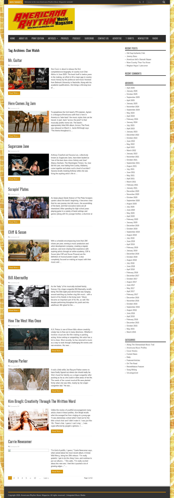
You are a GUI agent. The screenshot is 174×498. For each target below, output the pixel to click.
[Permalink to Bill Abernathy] (28, 306)
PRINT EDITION (38, 38)
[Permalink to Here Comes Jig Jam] (28, 132)
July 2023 (130, 125)
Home (12, 38)
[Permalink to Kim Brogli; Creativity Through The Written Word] (28, 430)
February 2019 (132, 247)
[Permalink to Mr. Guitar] (28, 89)
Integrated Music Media (76, 495)
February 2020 (132, 219)
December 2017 (133, 276)
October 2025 (132, 94)
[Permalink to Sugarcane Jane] (28, 175)
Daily (129, 357)
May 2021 (130, 175)
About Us (23, 38)
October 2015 (132, 326)
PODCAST (76, 38)
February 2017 (132, 294)
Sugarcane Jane (18, 146)
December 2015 (133, 323)
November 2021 (133, 157)
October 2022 (132, 138)
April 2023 (131, 129)
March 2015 (131, 332)
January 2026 (132, 91)
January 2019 (132, 251)
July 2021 (130, 169)
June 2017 (131, 285)
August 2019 (132, 235)
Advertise (117, 38)
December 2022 (133, 135)
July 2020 (130, 207)
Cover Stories (132, 351)
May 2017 (130, 288)
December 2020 (133, 191)
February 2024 (132, 119)
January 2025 (132, 103)
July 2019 (130, 238)
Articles (52, 38)
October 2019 (132, 229)
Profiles (65, 38)
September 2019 (133, 232)
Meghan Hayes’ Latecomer (137, 66)
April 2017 (131, 291)
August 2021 (132, 166)
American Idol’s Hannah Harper (139, 59)
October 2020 (132, 197)
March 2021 (131, 182)
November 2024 (133, 107)
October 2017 (132, 279)
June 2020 (131, 210)
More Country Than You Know (138, 63)
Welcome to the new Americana (36, 2)
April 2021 (131, 179)
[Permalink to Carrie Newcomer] (28, 451)
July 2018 (130, 263)
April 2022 (131, 147)
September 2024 (133, 110)
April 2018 (131, 269)
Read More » (14, 93)
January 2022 (132, 154)
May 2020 (130, 213)
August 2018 (132, 260)
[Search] (164, 2)
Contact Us (103, 38)
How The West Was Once (24, 320)
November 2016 (133, 301)
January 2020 (132, 222)
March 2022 (131, 150)
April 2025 (131, 100)
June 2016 (131, 313)
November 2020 (133, 194)
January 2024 (132, 122)
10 (35, 478)
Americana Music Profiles (137, 348)
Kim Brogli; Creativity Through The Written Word (42, 401)
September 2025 (133, 97)
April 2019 (131, 244)
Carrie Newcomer (20, 441)
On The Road (132, 363)
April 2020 (131, 216)
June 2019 (131, 241)
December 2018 (133, 254)
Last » (46, 478)
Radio (155, 38)
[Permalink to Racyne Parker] (28, 390)
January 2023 (132, 132)
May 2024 (130, 113)
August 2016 (132, 310)
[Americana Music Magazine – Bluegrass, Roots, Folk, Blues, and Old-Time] (41, 28)
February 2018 (132, 273)
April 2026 (131, 88)
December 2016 (133, 298)
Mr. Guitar (15, 60)
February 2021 (132, 185)
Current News (132, 354)
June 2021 (131, 172)
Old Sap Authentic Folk (136, 53)
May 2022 (130, 144)
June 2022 (131, 141)
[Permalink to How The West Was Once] (28, 349)
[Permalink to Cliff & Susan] (28, 261)
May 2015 (130, 329)
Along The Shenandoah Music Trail (140, 345)
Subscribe (89, 38)
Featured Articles (133, 360)
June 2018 (131, 266)
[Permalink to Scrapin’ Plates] (28, 218)
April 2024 (131, 116)
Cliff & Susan (17, 232)
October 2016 (132, 304)
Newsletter (143, 38)
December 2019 (133, 226)
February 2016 (132, 319)
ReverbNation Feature (135, 367)
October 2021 (132, 160)
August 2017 (132, 282)
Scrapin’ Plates (18, 189)
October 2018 (132, 257)
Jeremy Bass (132, 56)
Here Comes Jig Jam (22, 103)
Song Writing (132, 370)
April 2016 (131, 316)
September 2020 (133, 201)
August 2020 (132, 204)
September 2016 (133, 307)
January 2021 (132, 188)
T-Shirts (130, 38)
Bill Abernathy (18, 277)
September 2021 (133, 163)
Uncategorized (132, 373)
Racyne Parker (18, 361)
